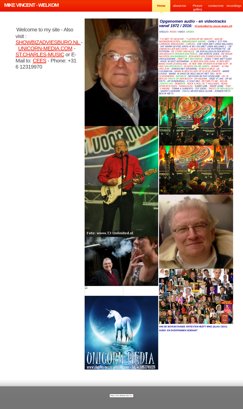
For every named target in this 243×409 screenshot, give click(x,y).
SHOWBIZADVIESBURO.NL (48, 42)
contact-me (215, 5)
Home (161, 5)
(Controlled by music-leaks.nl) (213, 26)
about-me (179, 5)
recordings (233, 5)
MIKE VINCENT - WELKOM (31, 5)
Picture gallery (197, 7)
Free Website (120, 395)
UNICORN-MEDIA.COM (45, 48)
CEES (39, 61)
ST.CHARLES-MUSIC (40, 54)
